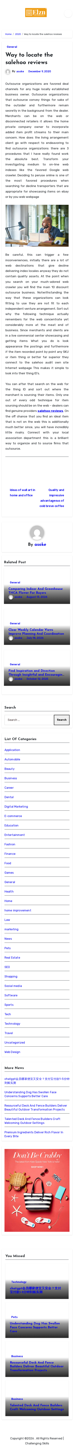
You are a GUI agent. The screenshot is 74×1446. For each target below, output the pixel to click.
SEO (7, 967)
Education (11, 825)
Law (7, 920)
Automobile (12, 759)
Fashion (9, 844)
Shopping (11, 976)
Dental (9, 797)
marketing (11, 929)
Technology (12, 1023)
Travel (8, 1033)
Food (7, 863)
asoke (20, 71)
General (12, 46)
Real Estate (12, 957)
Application (12, 750)
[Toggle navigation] (5, 13)
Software (11, 995)
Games (9, 872)
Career (9, 787)
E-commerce (13, 816)
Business (10, 778)
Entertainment (14, 835)
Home (8, 901)
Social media (13, 986)
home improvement (17, 910)
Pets (7, 948)
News (8, 938)
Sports (8, 1005)
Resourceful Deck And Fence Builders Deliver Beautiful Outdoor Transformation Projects (37, 1366)
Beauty (9, 769)
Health (9, 891)
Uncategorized (14, 1042)
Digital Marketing (16, 806)
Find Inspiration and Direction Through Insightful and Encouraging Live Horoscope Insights (36, 674)
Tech (7, 1014)
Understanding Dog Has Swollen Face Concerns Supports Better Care (35, 1327)
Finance (9, 853)
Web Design (12, 1052)
